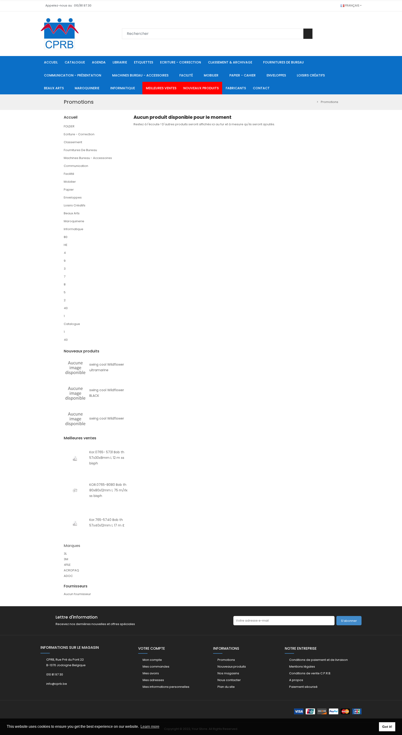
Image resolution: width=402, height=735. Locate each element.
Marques (72, 545)
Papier (69, 189)
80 (65, 237)
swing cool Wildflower (106, 418)
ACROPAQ (71, 570)
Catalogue (72, 324)
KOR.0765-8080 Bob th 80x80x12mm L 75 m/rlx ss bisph (108, 490)
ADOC (68, 576)
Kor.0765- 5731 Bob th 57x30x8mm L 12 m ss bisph (106, 458)
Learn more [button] (150, 726)
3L (65, 553)
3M (66, 559)
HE (65, 245)
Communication (76, 166)
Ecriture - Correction (79, 134)
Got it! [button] (387, 726)
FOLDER (69, 126)
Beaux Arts (72, 213)
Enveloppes (73, 197)
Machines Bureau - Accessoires (88, 158)
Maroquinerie (74, 221)
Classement (73, 142)
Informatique (73, 229)
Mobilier (70, 181)
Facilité (69, 174)
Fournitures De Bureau (80, 150)
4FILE (67, 565)
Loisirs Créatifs (74, 205)
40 (66, 308)
